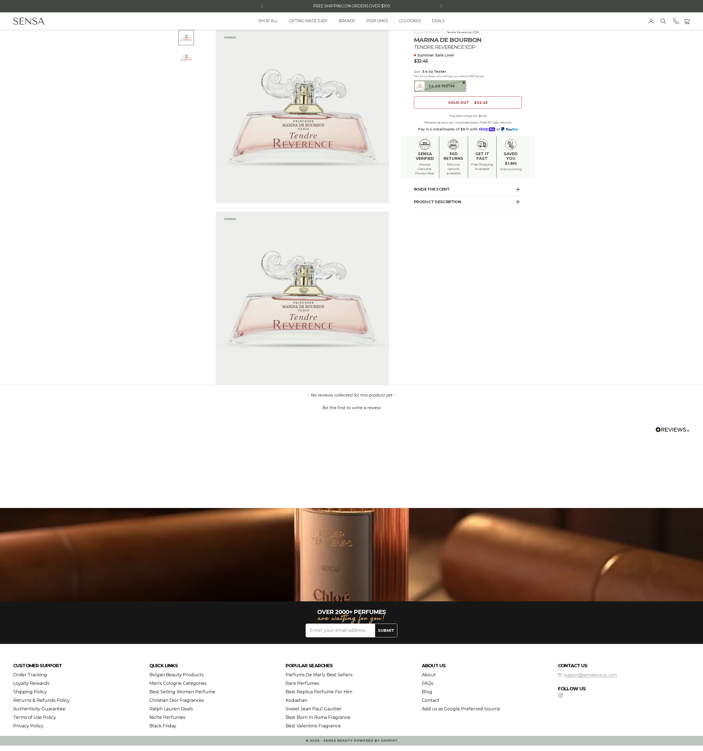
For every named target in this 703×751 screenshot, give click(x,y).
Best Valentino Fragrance (313, 725)
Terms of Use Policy (34, 717)
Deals (438, 20)
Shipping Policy (30, 691)
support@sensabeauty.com (590, 674)
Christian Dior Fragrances (176, 700)
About (429, 674)
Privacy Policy (28, 725)
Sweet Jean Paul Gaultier (314, 708)
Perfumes (377, 20)
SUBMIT (386, 630)
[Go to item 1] (186, 37)
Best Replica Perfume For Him (319, 691)
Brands (347, 20)
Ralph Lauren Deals (171, 708)
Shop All (268, 20)
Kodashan (296, 700)
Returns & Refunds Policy (41, 700)
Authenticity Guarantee (39, 708)
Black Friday (162, 725)
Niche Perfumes (167, 717)
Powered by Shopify (376, 740)
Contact (430, 700)
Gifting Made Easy (308, 20)
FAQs (427, 683)
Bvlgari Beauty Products (176, 674)
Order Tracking (30, 674)
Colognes (410, 20)
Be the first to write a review (351, 407)
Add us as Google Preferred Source (461, 708)
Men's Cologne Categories (177, 683)
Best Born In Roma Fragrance (318, 717)
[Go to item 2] (186, 57)
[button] (351, 407)
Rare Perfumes (302, 683)
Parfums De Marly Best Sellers (319, 674)
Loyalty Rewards (31, 683)
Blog (427, 691)
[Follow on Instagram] (560, 695)
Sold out (468, 102)
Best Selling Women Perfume (182, 691)
